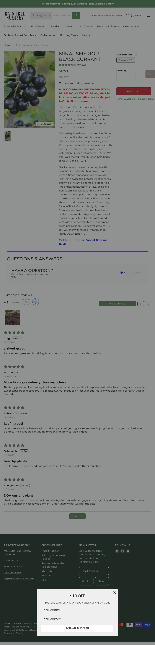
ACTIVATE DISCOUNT (77, 628)
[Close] (114, 592)
